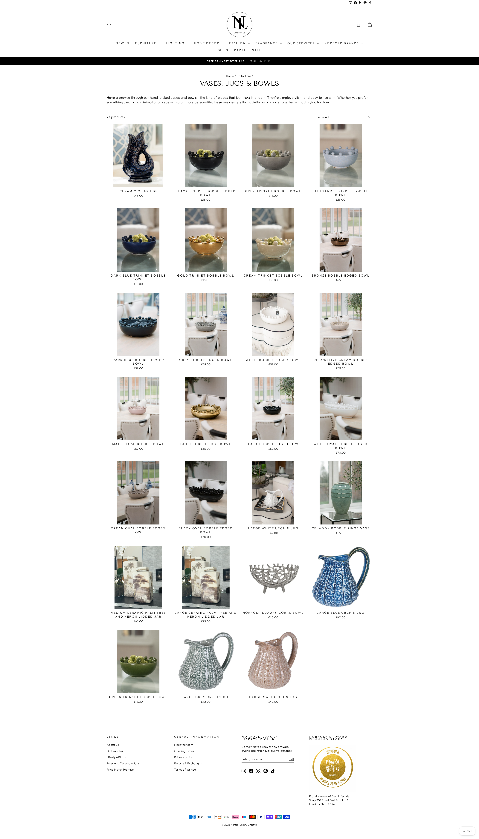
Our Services (301, 43)
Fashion (238, 43)
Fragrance (267, 43)
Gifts (222, 50)
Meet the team (183, 744)
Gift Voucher (115, 751)
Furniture (146, 43)
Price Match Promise (120, 769)
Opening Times (184, 751)
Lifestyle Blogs (116, 757)
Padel (240, 50)
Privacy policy (183, 757)
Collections (244, 76)
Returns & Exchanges (188, 763)
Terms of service (185, 769)
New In (122, 43)
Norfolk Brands (342, 43)
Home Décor (207, 43)
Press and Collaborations (123, 763)
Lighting (176, 43)
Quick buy (138, 183)
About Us (113, 744)
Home (230, 76)
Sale (257, 50)
